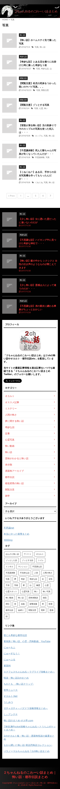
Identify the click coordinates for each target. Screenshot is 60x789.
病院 (45, 597)
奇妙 (23, 579)
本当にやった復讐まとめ (16, 533)
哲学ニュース (11, 690)
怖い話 (42, 47)
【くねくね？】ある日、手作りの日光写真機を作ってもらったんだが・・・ (37, 175)
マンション (23, 566)
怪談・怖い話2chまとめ (16, 677)
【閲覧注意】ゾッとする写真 (34, 104)
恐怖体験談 (33, 597)
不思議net (9, 527)
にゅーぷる (9, 659)
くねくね (39, 182)
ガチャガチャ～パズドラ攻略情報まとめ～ (26, 708)
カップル (39, 136)
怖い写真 (46, 591)
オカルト (40, 554)
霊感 (51, 610)
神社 (7, 604)
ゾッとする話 (27, 560)
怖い (46, 108)
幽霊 (38, 585)
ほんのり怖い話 (12, 554)
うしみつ (8, 702)
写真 (37, 47)
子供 (7, 585)
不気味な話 (24, 573)
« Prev (11, 195)
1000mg (8, 540)
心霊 (41, 108)
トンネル (9, 566)
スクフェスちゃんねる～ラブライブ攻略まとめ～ (29, 671)
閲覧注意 (45, 90)
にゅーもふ (9, 647)
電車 (43, 610)
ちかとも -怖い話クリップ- (19, 683)
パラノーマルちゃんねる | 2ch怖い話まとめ (27, 751)
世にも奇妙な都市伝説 (15, 635)
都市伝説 (9, 610)
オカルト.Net (10, 696)
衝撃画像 (33, 604)
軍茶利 (7, 665)
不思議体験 (40, 157)
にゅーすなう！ (12, 653)
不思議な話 (37, 566)
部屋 (50, 604)
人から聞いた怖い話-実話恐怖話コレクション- (28, 745)
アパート (27, 554)
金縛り (21, 610)
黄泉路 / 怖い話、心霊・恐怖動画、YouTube (27, 641)
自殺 (23, 604)
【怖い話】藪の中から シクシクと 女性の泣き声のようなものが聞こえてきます (38, 264)
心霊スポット (11, 591)
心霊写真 (25, 591)
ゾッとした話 (11, 560)
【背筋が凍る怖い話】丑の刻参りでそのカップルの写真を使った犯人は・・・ (37, 129)
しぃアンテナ (11, 714)
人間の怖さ (47, 573)
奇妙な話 (45, 68)
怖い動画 (9, 597)
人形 (36, 573)
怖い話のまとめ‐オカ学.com (18, 720)
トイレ (41, 560)
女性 (50, 579)
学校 (16, 585)
